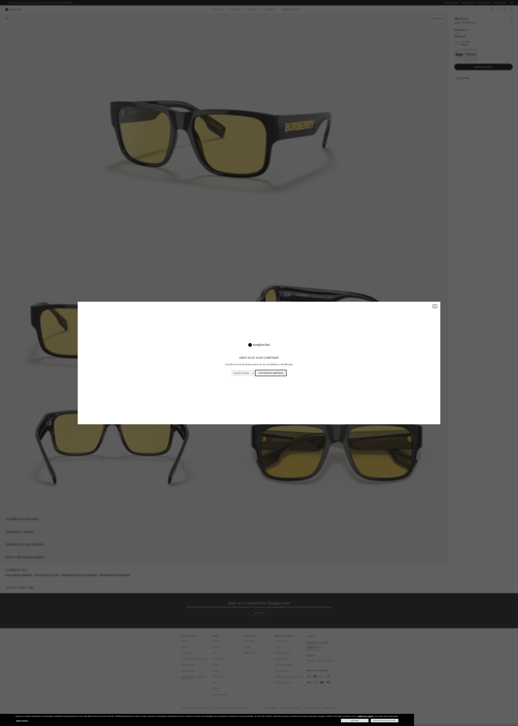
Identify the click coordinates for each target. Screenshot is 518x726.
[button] (435, 306)
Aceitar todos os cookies (384, 720)
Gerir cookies (22, 721)
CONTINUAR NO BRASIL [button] (271, 373)
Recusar (354, 720)
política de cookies (366, 716)
